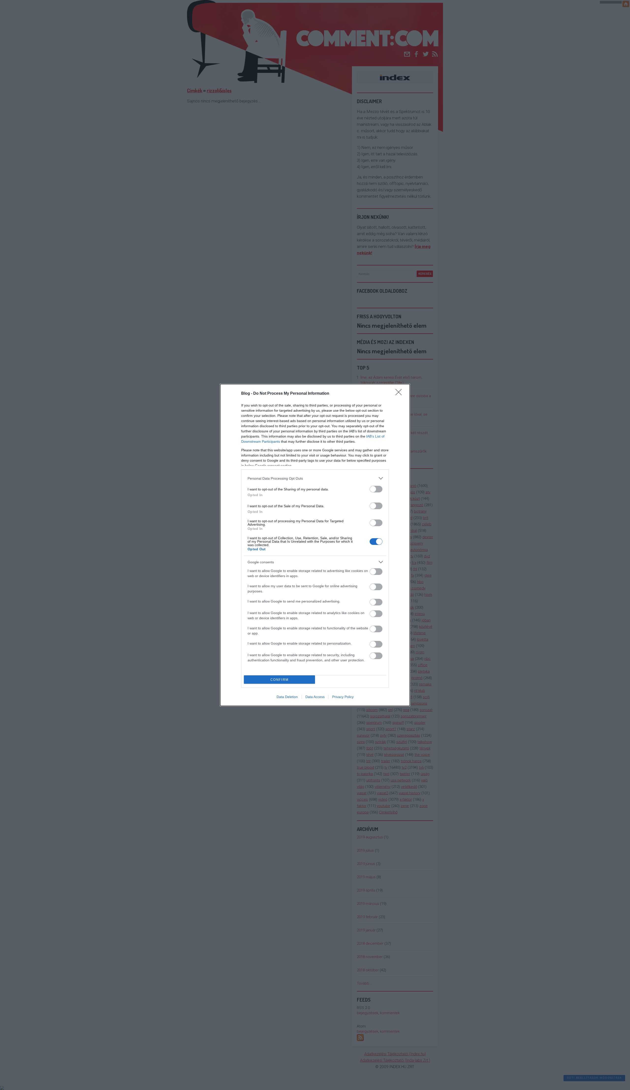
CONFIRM (279, 680)
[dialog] (315, 545)
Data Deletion (287, 697)
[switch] (376, 489)
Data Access (315, 697)
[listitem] (315, 478)
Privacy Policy (343, 697)
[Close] (400, 393)
